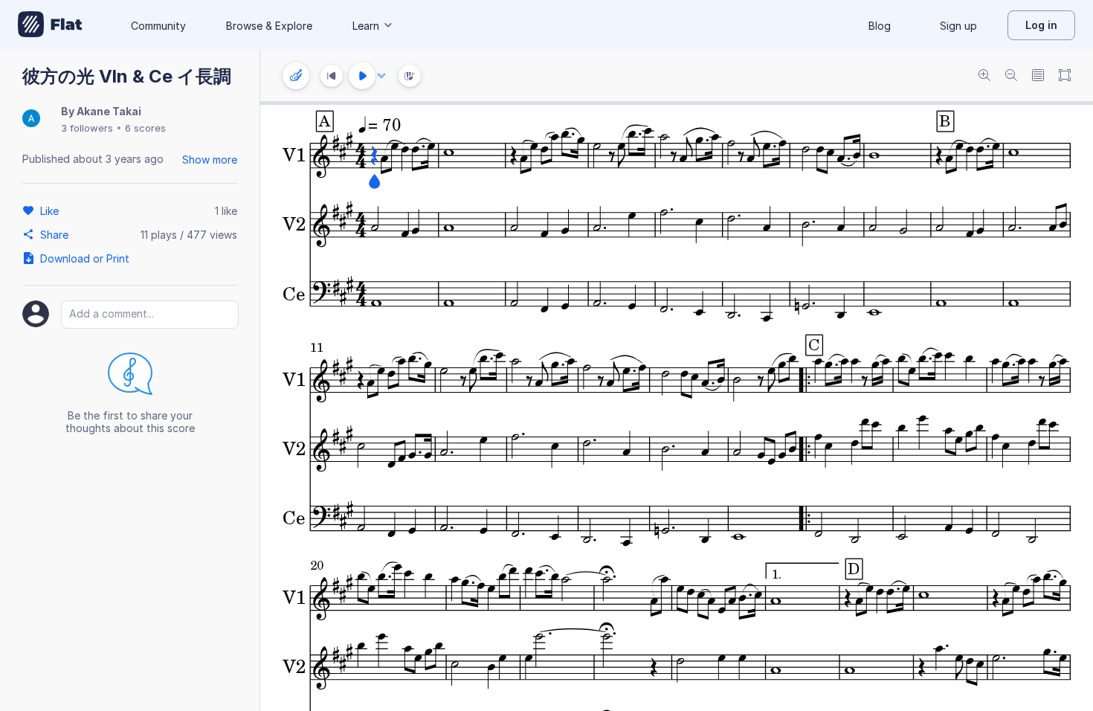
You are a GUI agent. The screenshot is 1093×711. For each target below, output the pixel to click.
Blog (879, 25)
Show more (209, 159)
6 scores (145, 128)
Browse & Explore (269, 25)
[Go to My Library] (50, 25)
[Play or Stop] (362, 75)
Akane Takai (109, 111)
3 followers (87, 128)
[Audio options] (381, 75)
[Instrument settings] (296, 75)
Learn (365, 25)
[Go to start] (331, 76)
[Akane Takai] (31, 119)
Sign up (958, 25)
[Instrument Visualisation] (410, 76)
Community (158, 25)
